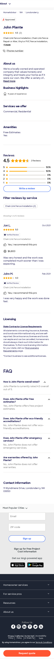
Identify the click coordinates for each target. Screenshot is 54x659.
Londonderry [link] (32, 12)
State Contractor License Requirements (22, 326)
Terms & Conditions (43, 642)
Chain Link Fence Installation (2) (20, 206)
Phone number (15, 50)
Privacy (11, 637)
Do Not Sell (29, 637)
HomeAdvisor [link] (9, 12)
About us (8, 612)
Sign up (27, 538)
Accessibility (41, 637)
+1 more (7, 45)
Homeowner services (15, 585)
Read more (9, 81)
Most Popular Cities (13, 508)
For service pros (12, 594)
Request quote (27, 653)
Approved (10, 19)
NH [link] (21, 12)
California (19, 637)
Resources (9, 603)
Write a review (27, 188)
